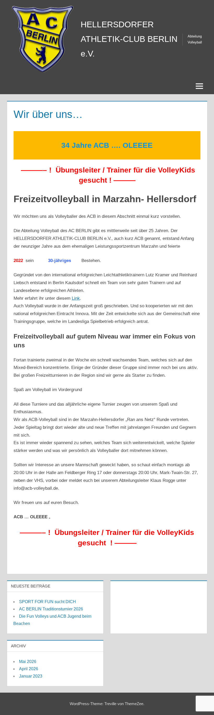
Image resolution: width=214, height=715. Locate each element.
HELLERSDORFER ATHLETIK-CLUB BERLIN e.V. (129, 39)
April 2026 (28, 669)
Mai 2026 (27, 661)
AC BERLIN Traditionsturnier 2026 (51, 609)
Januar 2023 (30, 676)
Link (76, 298)
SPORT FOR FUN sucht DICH (47, 601)
